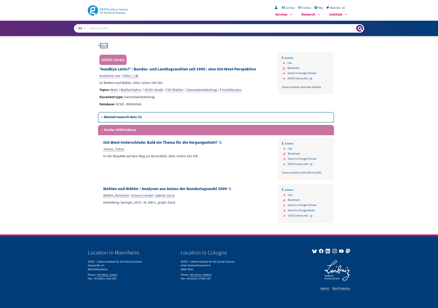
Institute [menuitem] (335, 14)
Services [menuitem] (281, 14)
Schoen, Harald (142, 195)
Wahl (114, 90)
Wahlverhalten (131, 90)
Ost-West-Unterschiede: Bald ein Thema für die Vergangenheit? (160, 142)
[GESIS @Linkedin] (328, 250)
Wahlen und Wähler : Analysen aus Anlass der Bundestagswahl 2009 (165, 189)
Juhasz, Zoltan (113, 149)
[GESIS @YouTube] (341, 250)
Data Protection (341, 288)
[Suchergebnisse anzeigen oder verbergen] (359, 28)
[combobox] (219, 28)
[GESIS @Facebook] (321, 250)
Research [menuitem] (308, 14)
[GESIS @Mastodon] (347, 250)
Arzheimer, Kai (109, 76)
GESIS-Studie (153, 90)
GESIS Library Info (297, 78)
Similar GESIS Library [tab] (120, 130)
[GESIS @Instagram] (334, 250)
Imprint (325, 288)
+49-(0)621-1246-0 (106, 275)
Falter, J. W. (131, 76)
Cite (289, 63)
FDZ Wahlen (174, 90)
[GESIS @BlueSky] (315, 250)
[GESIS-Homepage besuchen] (108, 10)
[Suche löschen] (353, 28)
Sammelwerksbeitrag (201, 90)
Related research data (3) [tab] (123, 117)
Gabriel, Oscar (165, 195)
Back (103, 45)
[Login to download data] (277, 8)
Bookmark (293, 68)
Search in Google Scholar (301, 73)
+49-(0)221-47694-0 (200, 275)
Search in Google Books (301, 210)
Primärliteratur (231, 90)
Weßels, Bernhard (116, 195)
